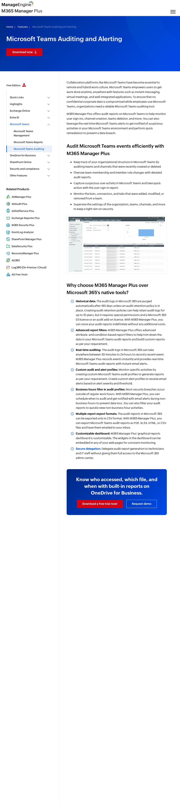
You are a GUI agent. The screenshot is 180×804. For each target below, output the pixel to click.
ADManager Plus (21, 196)
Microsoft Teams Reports (28, 142)
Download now (22, 52)
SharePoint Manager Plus (26, 239)
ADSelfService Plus (23, 211)
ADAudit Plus (19, 204)
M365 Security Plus (23, 225)
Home (9, 26)
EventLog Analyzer (23, 232)
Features (23, 26)
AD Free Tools (20, 274)
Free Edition (14, 85)
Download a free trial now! (99, 503)
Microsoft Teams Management (23, 133)
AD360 (16, 260)
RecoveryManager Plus (25, 253)
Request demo (141, 503)
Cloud (42, 267)
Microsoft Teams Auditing (29, 148)
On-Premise (30, 267)
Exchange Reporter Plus (26, 218)
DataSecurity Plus (22, 246)
